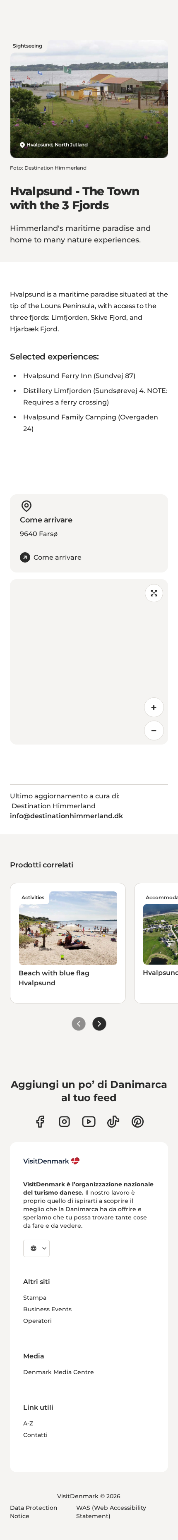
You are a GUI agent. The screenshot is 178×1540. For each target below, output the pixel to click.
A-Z (28, 1423)
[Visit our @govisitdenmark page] (113, 1121)
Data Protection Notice (34, 1512)
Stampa (34, 1297)
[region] (89, 662)
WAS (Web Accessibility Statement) (111, 1512)
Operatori (37, 1320)
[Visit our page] (64, 1121)
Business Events (47, 1309)
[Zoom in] (154, 707)
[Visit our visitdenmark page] (89, 1121)
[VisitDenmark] (51, 1161)
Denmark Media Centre (58, 1372)
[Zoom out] (154, 730)
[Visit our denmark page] (40, 1121)
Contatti (35, 1435)
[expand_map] (154, 593)
